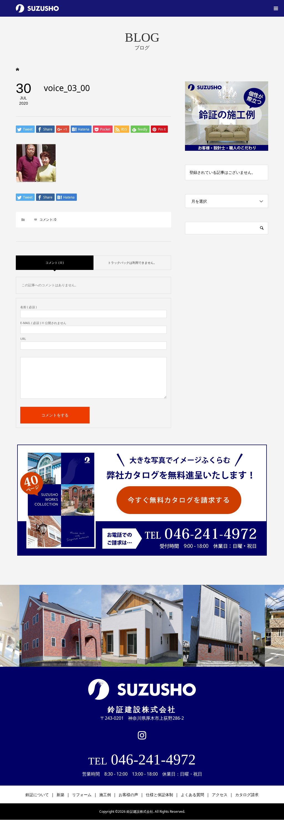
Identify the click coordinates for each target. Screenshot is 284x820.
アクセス (219, 794)
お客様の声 (128, 794)
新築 (60, 794)
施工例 (105, 794)
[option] (60, 626)
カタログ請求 (246, 794)
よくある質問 (192, 794)
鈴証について (37, 794)
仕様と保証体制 (159, 794)
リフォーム (82, 794)
